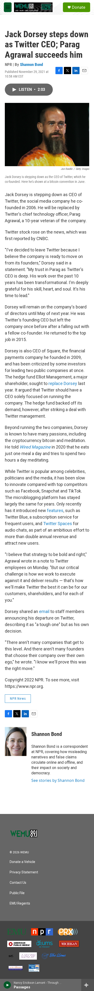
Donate (78, 7)
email (43, 611)
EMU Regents (20, 903)
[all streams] (87, 985)
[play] (7, 985)
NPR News (18, 698)
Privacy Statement (24, 872)
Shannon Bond (31, 64)
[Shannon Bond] (16, 741)
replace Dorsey (62, 383)
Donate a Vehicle (22, 862)
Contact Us (18, 882)
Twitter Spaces (57, 523)
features (54, 510)
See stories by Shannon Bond (58, 780)
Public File (17, 893)
